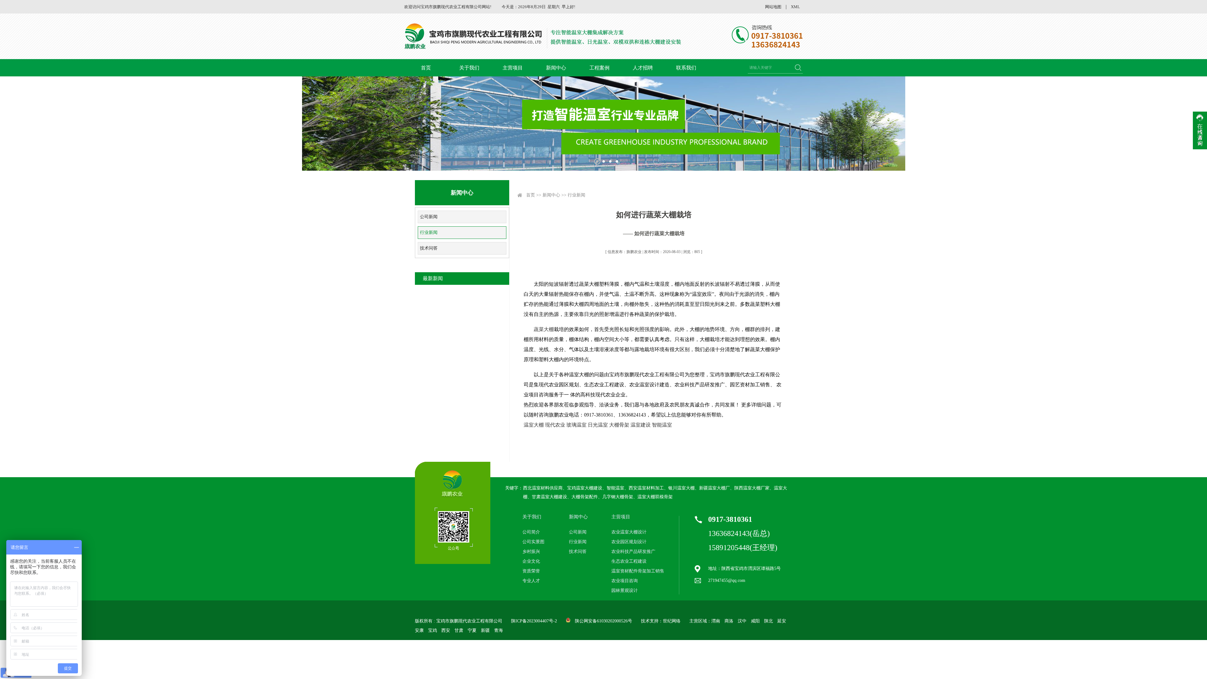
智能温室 (662, 425)
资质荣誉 (531, 571)
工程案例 (599, 67)
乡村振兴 (531, 551)
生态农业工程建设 (629, 561)
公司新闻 (429, 216)
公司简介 (531, 532)
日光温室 (598, 425)
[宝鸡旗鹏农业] (543, 36)
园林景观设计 (624, 590)
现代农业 (555, 425)
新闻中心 (556, 67)
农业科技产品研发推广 (633, 551)
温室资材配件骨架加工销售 (637, 571)
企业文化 (531, 561)
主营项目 (513, 67)
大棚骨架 (620, 425)
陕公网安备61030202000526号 (603, 621)
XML (795, 6)
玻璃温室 (576, 425)
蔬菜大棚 (544, 329)
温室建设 (641, 425)
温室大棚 (534, 425)
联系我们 (686, 67)
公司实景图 (533, 541)
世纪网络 (672, 621)
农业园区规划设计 (629, 541)
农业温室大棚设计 (629, 532)
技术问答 (429, 248)
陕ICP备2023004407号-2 (534, 621)
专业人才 (531, 580)
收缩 (1200, 130)
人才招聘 (643, 67)
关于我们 (469, 67)
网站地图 (773, 6)
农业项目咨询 (624, 580)
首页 (426, 67)
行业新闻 (429, 232)
